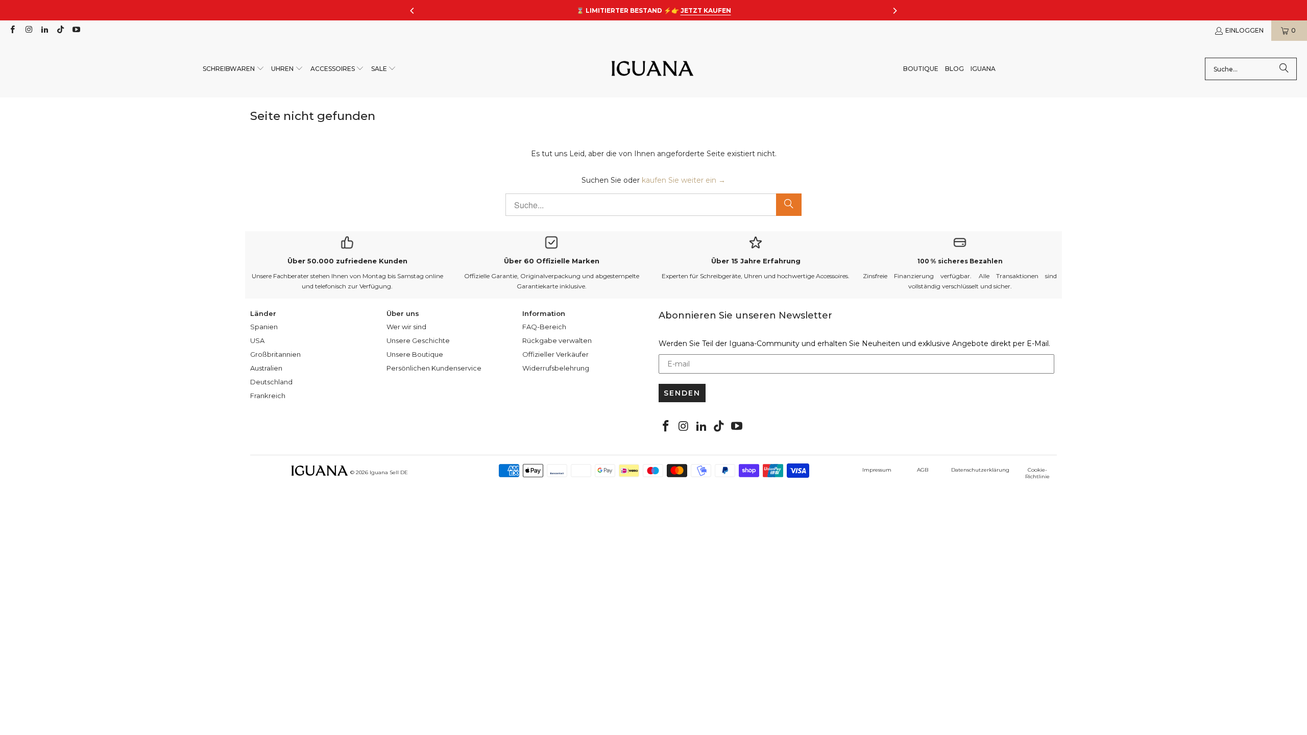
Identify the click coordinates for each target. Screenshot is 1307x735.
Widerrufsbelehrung (555, 368)
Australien (266, 368)
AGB (922, 470)
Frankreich (267, 395)
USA (257, 340)
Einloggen (1244, 30)
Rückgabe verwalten (557, 340)
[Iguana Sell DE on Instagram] (27, 30)
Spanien (264, 327)
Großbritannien (275, 354)
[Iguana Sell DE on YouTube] (75, 30)
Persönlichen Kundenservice (433, 368)
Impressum (876, 470)
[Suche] (1284, 69)
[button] (233, 69)
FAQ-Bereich (544, 327)
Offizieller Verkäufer (555, 354)
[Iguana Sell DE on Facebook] (12, 30)
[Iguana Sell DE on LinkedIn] (44, 30)
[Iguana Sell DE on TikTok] (60, 30)
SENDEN (682, 393)
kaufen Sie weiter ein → (683, 180)
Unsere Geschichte (418, 340)
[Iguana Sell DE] (652, 69)
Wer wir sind (406, 327)
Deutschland (271, 382)
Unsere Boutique (414, 354)
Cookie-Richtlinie (1037, 473)
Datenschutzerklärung (980, 470)
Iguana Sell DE (389, 472)
